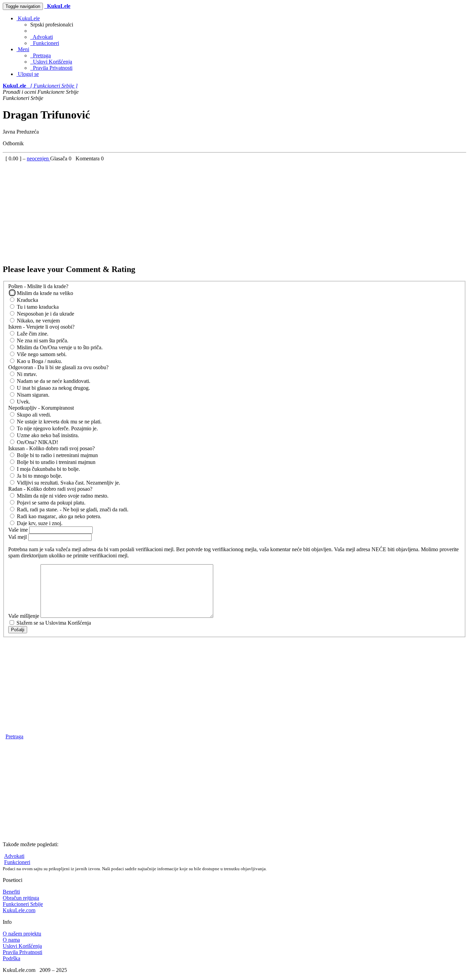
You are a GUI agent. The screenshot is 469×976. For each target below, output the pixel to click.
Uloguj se (27, 74)
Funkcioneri (44, 43)
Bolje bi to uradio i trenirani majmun (55, 462)
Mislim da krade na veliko (44, 293)
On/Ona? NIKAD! (36, 442)
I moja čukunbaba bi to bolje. (47, 469)
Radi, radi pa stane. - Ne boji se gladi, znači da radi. (71, 509)
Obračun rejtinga (21, 898)
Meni (22, 49)
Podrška (11, 958)
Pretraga (40, 55)
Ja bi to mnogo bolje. (38, 476)
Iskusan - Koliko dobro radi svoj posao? (51, 448)
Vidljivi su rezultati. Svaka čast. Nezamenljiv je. (67, 483)
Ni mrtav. (26, 374)
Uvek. (22, 402)
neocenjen (38, 158)
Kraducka (26, 300)
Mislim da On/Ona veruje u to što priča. (59, 347)
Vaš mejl (18, 537)
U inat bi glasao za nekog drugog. (52, 388)
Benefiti (11, 892)
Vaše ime (18, 530)
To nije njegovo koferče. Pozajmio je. (56, 428)
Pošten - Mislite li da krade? (38, 286)
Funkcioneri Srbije (23, 904)
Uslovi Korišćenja (51, 62)
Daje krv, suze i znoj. (38, 523)
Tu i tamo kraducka (37, 307)
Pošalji (17, 629)
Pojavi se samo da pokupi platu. (50, 503)
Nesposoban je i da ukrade (44, 314)
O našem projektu (22, 934)
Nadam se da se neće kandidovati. (52, 381)
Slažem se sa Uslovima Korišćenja (53, 623)
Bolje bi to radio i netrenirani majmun (56, 455)
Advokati (41, 37)
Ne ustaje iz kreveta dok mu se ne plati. (58, 421)
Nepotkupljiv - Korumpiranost (41, 408)
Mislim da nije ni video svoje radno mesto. (61, 496)
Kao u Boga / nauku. (38, 361)
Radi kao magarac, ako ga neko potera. (58, 516)
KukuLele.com (19, 910)
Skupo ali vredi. (33, 415)
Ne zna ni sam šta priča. (41, 340)
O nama (11, 940)
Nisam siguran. (32, 395)
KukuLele (28, 18)
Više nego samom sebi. (41, 354)
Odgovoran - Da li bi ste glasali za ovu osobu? (58, 367)
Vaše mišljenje (24, 616)
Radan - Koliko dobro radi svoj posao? (50, 489)
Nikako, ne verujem (37, 321)
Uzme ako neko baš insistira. (47, 435)
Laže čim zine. (31, 334)
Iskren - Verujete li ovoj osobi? (41, 327)
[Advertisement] (209, 210)
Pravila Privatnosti (51, 68)
